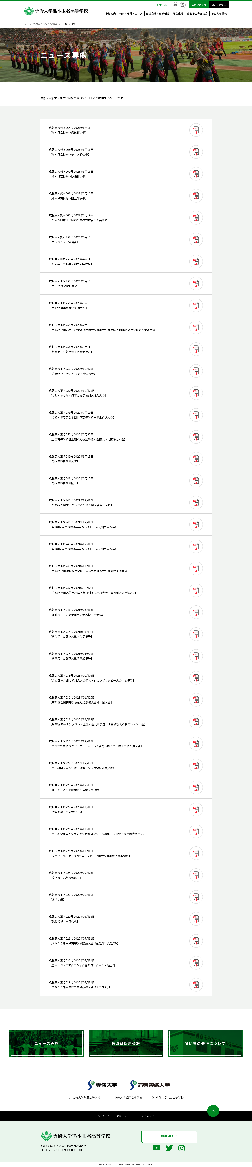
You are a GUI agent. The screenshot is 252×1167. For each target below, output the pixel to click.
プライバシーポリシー (114, 1116)
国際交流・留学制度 (158, 13)
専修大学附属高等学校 (86, 1097)
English (164, 5)
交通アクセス (219, 4)
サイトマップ (146, 1116)
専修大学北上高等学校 (170, 1097)
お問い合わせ (199, 4)
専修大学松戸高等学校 (128, 1097)
